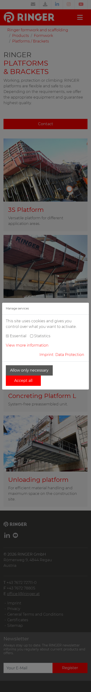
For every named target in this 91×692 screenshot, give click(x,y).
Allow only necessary (29, 370)
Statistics (42, 336)
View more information (27, 345)
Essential (18, 336)
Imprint (46, 354)
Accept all (23, 380)
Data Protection (69, 354)
